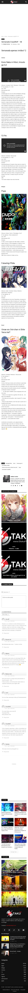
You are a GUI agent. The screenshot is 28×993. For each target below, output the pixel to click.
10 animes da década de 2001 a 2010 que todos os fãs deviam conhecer (13, 871)
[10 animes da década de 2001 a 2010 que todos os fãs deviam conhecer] (14, 868)
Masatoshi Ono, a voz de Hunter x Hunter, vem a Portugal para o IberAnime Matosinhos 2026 (17, 945)
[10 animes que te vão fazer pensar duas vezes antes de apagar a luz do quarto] (14, 899)
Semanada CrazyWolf (6, 469)
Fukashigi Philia (9, 463)
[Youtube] (21, 485)
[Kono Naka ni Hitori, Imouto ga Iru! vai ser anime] (14, 565)
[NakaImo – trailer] (14, 536)
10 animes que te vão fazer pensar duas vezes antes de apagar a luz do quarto (14, 903)
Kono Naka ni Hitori (6, 465)
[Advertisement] (14, 20)
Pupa (20, 467)
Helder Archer (6, 44)
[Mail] (15, 485)
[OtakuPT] (14, 2)
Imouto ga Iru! (19, 463)
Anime (6, 36)
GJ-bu (14, 463)
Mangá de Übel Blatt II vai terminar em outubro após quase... (20, 814)
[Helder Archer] (6, 480)
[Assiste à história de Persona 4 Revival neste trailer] (7, 807)
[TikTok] (17, 485)
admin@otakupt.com (11, 925)
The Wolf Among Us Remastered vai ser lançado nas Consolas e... (7, 845)
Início (2, 36)
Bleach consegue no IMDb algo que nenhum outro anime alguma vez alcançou (13, 886)
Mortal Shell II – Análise (15, 951)
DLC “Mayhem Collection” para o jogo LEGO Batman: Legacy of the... (7, 829)
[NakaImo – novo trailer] (14, 508)
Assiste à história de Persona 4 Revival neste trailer (6, 814)
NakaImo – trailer (14, 548)
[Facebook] (11, 485)
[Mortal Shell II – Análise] (5, 953)
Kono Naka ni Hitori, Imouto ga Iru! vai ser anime (14, 576)
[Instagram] (13, 485)
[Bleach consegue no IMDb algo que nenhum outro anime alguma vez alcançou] (14, 883)
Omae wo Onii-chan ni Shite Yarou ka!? (9, 467)
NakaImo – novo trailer (14, 520)
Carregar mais (13, 852)
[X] (19, 485)
